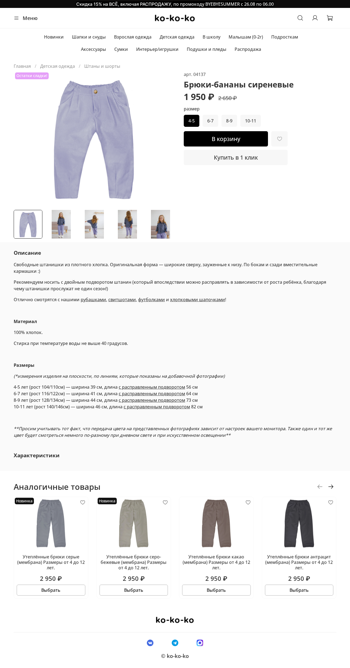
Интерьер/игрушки (157, 49)
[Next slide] (166, 138)
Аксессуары (93, 49)
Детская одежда (177, 37)
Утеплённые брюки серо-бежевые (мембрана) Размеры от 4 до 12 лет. (134, 562)
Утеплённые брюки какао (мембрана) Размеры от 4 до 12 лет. (216, 562)
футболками (151, 300)
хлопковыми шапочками (197, 300)
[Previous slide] (22, 138)
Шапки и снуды (89, 37)
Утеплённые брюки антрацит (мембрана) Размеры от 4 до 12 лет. (299, 562)
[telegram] (174, 642)
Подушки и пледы (206, 49)
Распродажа (248, 49)
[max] (200, 642)
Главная (22, 66)
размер (192, 109)
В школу (211, 37)
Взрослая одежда (132, 37)
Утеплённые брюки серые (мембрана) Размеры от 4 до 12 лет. (51, 562)
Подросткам (284, 37)
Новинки (54, 37)
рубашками (93, 300)
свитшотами (122, 300)
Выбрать (50, 590)
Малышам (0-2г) (246, 37)
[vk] (150, 642)
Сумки (121, 49)
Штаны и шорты (102, 66)
